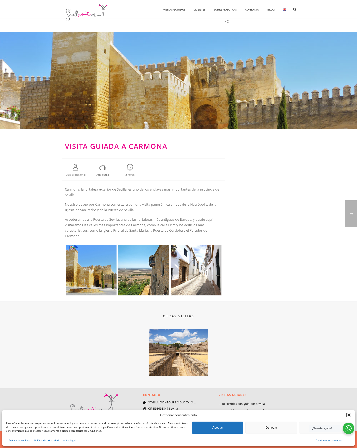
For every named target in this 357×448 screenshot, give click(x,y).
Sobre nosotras (225, 9)
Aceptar (217, 427)
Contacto (252, 9)
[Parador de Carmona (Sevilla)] (143, 270)
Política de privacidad (46, 440)
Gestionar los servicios (329, 440)
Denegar (271, 427)
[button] (349, 415)
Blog (271, 9)
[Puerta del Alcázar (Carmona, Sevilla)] (178, 80)
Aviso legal (69, 440)
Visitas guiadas (174, 9)
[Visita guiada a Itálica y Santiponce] (178, 345)
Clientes (199, 9)
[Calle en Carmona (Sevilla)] (196, 270)
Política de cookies (19, 440)
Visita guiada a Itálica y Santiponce (178, 365)
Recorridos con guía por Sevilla (243, 404)
